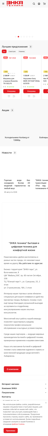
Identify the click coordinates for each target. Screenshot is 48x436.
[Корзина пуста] (44, 3)
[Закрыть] (46, 403)
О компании (12, 369)
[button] (15, 36)
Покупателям (8, 392)
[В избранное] (9, 96)
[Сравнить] (14, 96)
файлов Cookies (18, 424)
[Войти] (39, 3)
